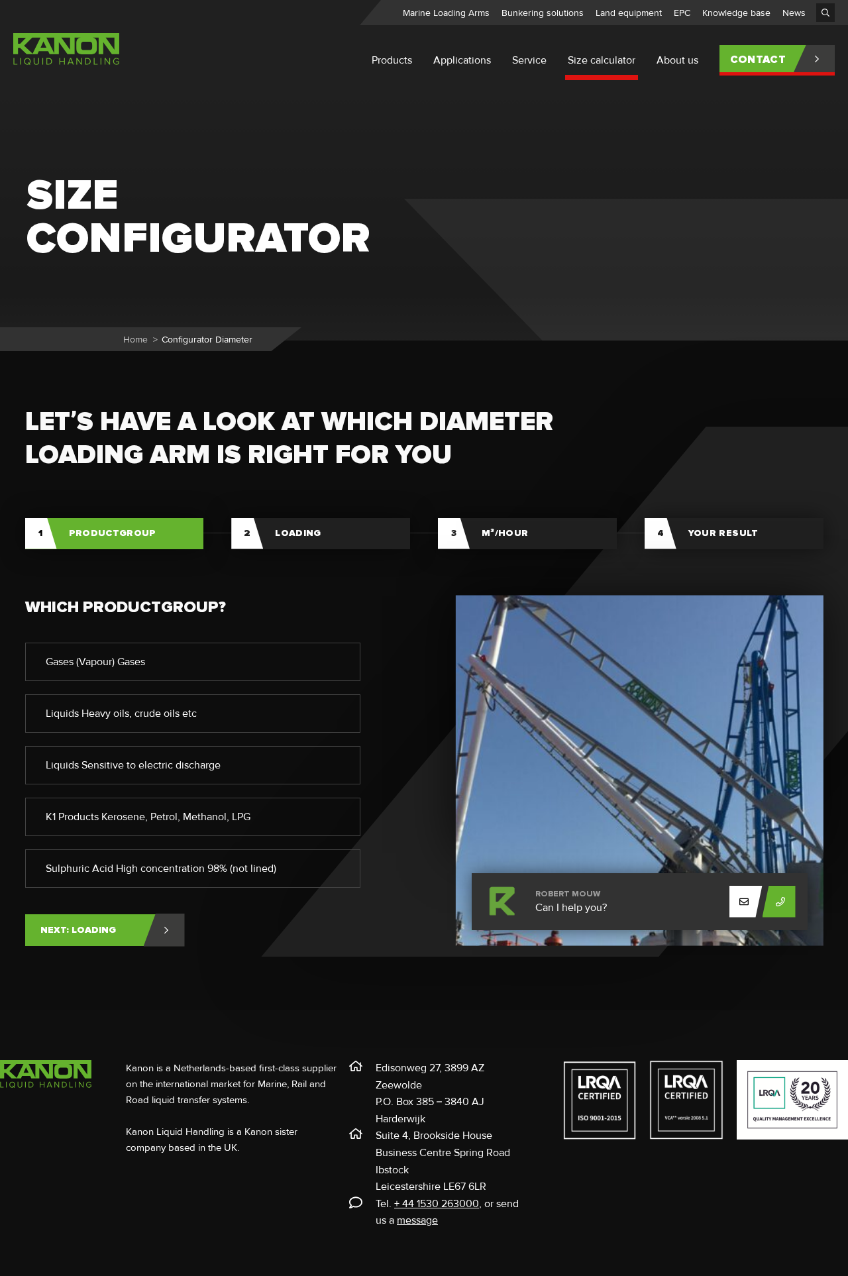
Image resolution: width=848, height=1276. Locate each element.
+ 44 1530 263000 (436, 1203)
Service (529, 60)
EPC (682, 13)
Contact (758, 59)
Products (392, 60)
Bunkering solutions (543, 13)
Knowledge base (736, 13)
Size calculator (601, 60)
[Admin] (825, 12)
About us (677, 60)
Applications (462, 60)
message (417, 1220)
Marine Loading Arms (446, 13)
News (794, 13)
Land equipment (629, 13)
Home (135, 339)
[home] (66, 67)
